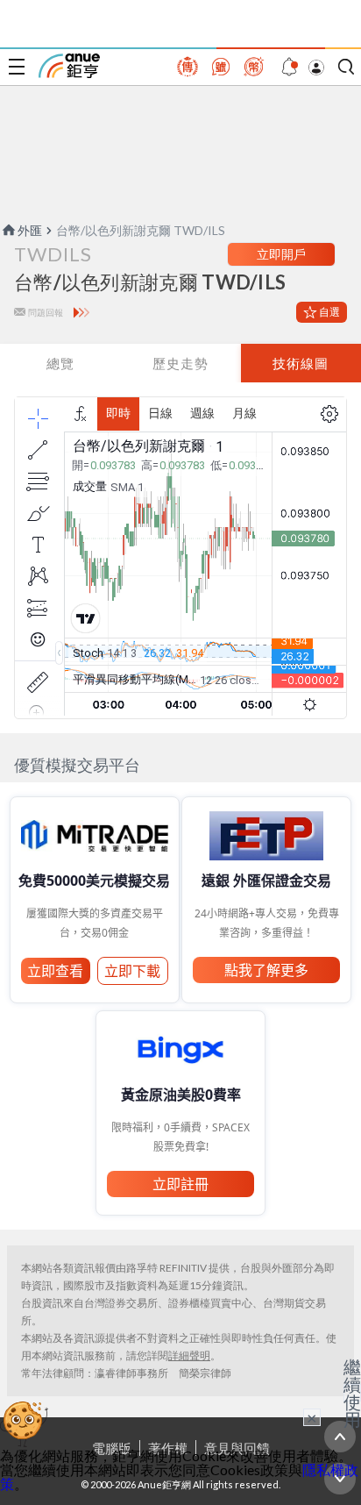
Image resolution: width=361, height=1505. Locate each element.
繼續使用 (352, 1393)
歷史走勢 (180, 363)
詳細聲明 (189, 1355)
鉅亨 (69, 66)
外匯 (30, 230)
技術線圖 (301, 363)
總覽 (60, 363)
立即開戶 (281, 253)
